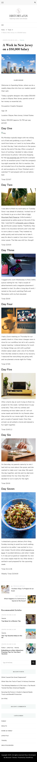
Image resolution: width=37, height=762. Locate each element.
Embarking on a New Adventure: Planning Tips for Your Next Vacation (12, 652)
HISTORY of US (18, 16)
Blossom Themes (11, 758)
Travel (22, 40)
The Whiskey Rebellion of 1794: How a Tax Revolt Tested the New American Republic (18, 687)
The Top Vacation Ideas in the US (11, 637)
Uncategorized (7, 745)
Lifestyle (10, 647)
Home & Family (6, 731)
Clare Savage (18, 80)
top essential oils (13, 158)
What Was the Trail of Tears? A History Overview (18, 681)
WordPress (29, 758)
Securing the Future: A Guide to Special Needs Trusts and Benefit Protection (17, 693)
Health (4, 726)
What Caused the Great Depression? (13, 677)
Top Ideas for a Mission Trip (11, 621)
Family (3, 647)
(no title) (4, 699)
